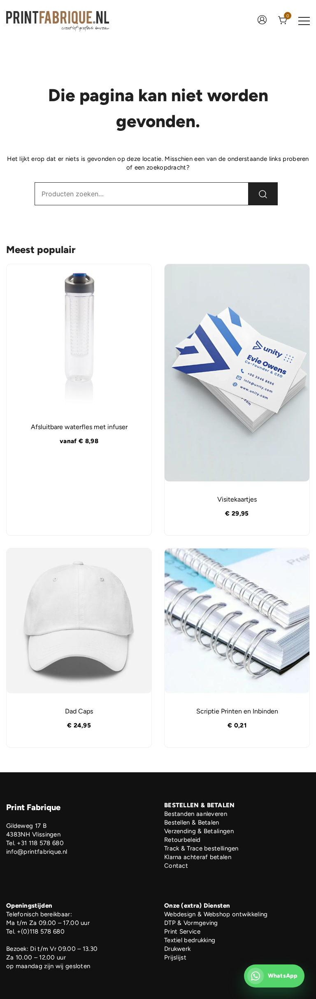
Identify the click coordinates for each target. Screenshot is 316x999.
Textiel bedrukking (189, 940)
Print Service (182, 931)
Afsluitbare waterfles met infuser (79, 427)
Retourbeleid (182, 839)
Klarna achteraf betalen (197, 857)
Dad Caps (79, 711)
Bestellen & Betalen (191, 822)
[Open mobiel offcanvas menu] (304, 20)
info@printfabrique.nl (36, 851)
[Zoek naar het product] (263, 193)
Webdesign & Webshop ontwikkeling (216, 914)
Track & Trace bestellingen (201, 848)
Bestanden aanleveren (195, 814)
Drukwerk (177, 949)
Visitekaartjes (237, 499)
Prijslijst (175, 957)
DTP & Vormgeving (191, 923)
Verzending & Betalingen (199, 831)
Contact (176, 865)
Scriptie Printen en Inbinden (237, 711)
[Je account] (262, 20)
